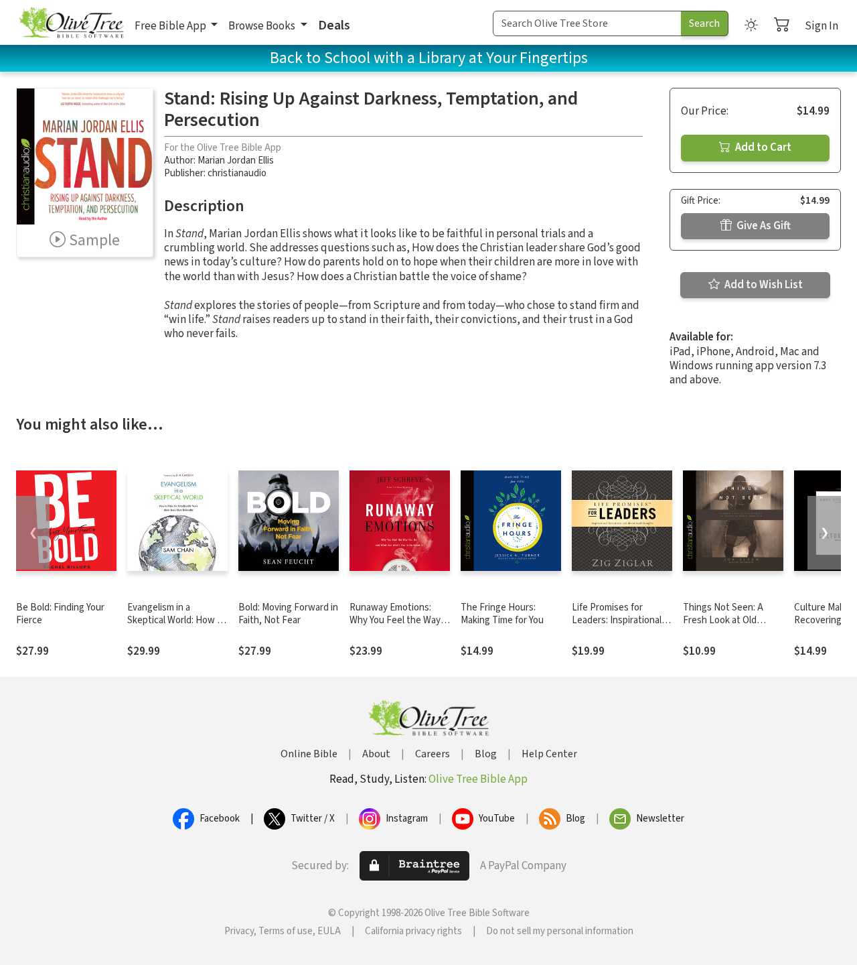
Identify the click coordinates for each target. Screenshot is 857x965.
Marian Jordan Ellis (236, 160)
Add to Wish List (762, 285)
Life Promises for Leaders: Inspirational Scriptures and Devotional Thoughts (616, 626)
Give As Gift (762, 226)
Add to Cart (762, 147)
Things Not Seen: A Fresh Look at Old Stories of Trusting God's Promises (723, 626)
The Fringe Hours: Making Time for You (502, 613)
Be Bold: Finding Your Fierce (60, 613)
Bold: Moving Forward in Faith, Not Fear (288, 613)
